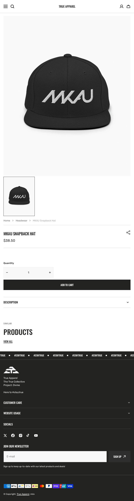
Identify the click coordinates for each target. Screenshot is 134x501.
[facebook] (13, 435)
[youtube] (36, 435)
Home (6, 220)
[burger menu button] (5, 6)
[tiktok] (28, 435)
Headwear (21, 220)
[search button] (12, 6)
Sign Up (117, 456)
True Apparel (23, 494)
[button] (128, 6)
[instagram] (20, 435)
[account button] (122, 6)
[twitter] (5, 435)
